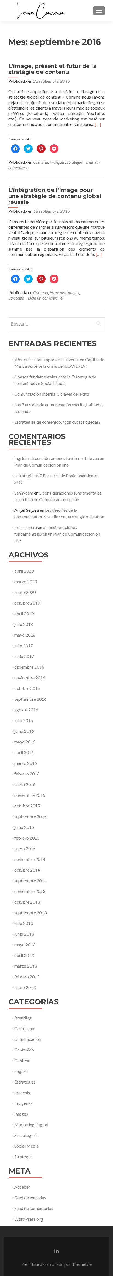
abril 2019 (24, 613)
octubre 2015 (27, 805)
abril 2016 (24, 752)
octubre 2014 (27, 869)
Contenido (24, 1049)
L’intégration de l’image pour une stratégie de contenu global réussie (54, 196)
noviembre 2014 (29, 859)
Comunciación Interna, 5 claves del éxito (51, 393)
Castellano (24, 1028)
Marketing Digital (31, 1124)
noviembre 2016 (29, 677)
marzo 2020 (25, 581)
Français (57, 162)
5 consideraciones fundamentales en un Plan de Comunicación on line (57, 534)
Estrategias (25, 1081)
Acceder (22, 1186)
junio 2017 (24, 656)
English (21, 1071)
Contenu (40, 162)
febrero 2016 (26, 773)
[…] (98, 124)
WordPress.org (28, 1219)
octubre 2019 (27, 602)
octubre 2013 (27, 901)
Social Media (26, 1145)
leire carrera (25, 527)
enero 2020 (25, 592)
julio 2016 (23, 720)
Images (72, 292)
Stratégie (74, 162)
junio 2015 (24, 827)
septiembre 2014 (30, 880)
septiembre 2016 (30, 699)
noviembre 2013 (29, 891)
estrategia (23, 475)
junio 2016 (24, 731)
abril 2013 (24, 955)
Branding (23, 1017)
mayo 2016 (24, 741)
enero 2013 (25, 987)
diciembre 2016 (29, 666)
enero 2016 (25, 784)
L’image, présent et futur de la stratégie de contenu (52, 69)
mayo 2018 (24, 634)
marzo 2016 (25, 763)
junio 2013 (24, 933)
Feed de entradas (30, 1197)
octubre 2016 (27, 688)
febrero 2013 (26, 976)
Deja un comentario (45, 297)
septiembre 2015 (30, 816)
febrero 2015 (26, 837)
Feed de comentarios (33, 1208)
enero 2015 (25, 848)
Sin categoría (26, 1135)
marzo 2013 (25, 966)
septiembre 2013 (30, 912)
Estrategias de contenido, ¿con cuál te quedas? (57, 421)
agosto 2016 (26, 709)
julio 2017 (23, 645)
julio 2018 (23, 624)
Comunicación (27, 1039)
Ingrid (20, 458)
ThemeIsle (82, 1264)
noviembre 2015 (29, 795)
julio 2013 (23, 923)
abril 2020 (24, 570)
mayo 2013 (24, 944)
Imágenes (23, 1103)
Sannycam (23, 492)
